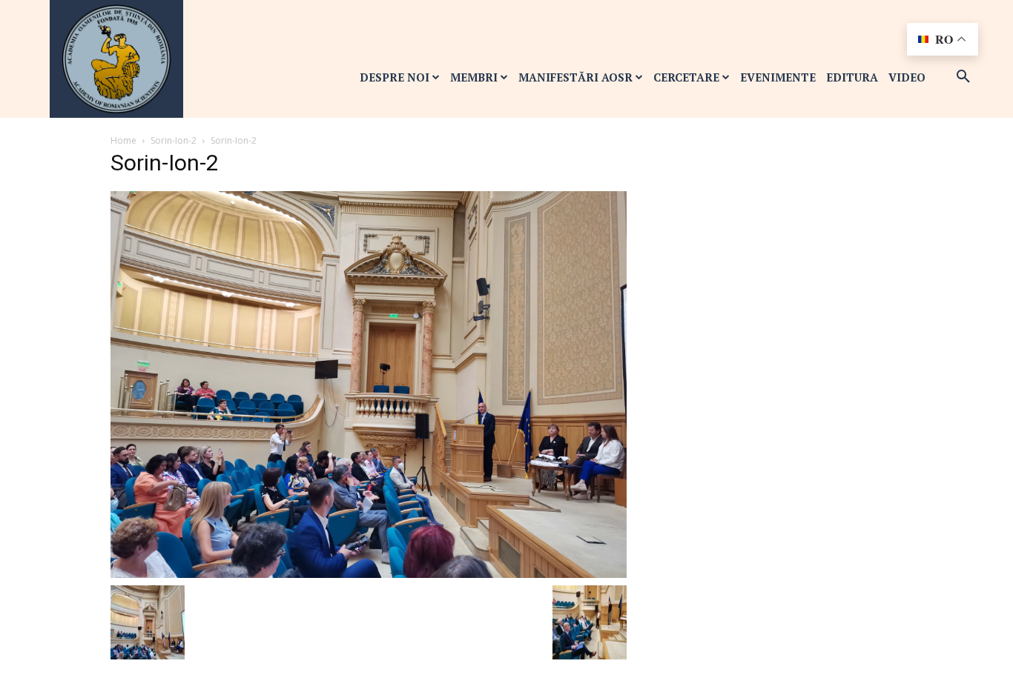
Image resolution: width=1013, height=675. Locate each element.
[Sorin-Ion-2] (368, 383)
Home (123, 140)
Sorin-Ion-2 (174, 140)
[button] (963, 77)
